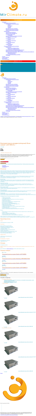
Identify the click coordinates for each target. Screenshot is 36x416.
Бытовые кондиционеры (10, 78)
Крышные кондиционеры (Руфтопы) (14, 50)
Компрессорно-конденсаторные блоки (15, 49)
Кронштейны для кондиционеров (14, 91)
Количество (2, 158)
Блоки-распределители (13, 48)
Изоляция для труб (10, 34)
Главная (1, 116)
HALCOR (10, 45)
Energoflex (10, 35)
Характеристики (5, 166)
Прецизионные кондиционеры (13, 54)
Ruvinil (9, 43)
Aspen (9, 39)
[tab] (19, 165)
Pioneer (9, 26)
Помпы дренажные (10, 38)
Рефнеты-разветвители (14, 104)
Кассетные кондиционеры (12, 29)
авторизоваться (10, 248)
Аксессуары (6, 31)
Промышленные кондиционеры (11, 46)
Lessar (33, 116)
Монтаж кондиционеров (8, 281)
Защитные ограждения (11, 33)
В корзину (2, 159)
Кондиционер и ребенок (8, 282)
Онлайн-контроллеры (11, 36)
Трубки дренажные (10, 42)
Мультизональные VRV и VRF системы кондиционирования (20, 51)
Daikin (9, 24)
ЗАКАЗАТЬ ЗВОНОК (18, 61)
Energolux (10, 25)
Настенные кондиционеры (12, 23)
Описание (4, 165)
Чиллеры (8, 55)
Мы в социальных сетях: (4, 65)
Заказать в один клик (4, 161)
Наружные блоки (12, 53)
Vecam (9, 41)
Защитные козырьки (11, 32)
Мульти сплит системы (12, 28)
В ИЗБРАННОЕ (3, 163)
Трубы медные (9, 44)
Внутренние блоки (12, 52)
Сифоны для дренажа (11, 40)
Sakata (9, 27)
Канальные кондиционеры (12, 30)
